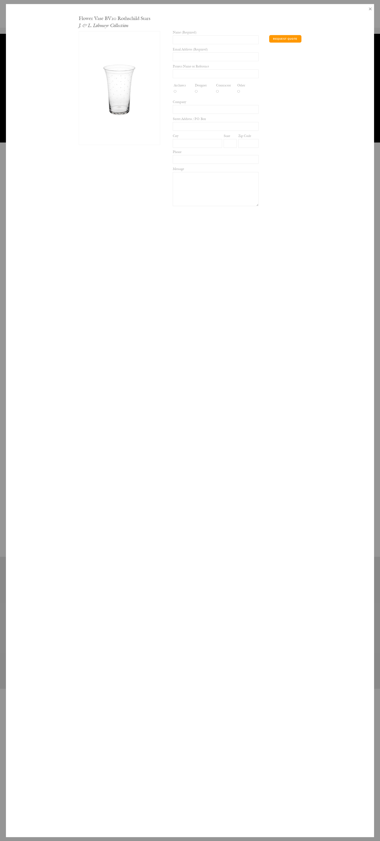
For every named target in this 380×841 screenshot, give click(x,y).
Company (12, 109)
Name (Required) (185, 32)
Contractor (223, 85)
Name (10, 7)
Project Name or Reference (191, 66)
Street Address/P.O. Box (14, 86)
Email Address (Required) (190, 49)
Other (241, 85)
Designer (201, 85)
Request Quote (285, 38)
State (9, 141)
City (9, 125)
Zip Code (244, 136)
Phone (10, 179)
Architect (180, 85)
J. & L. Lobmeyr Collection (103, 25)
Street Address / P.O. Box (189, 119)
